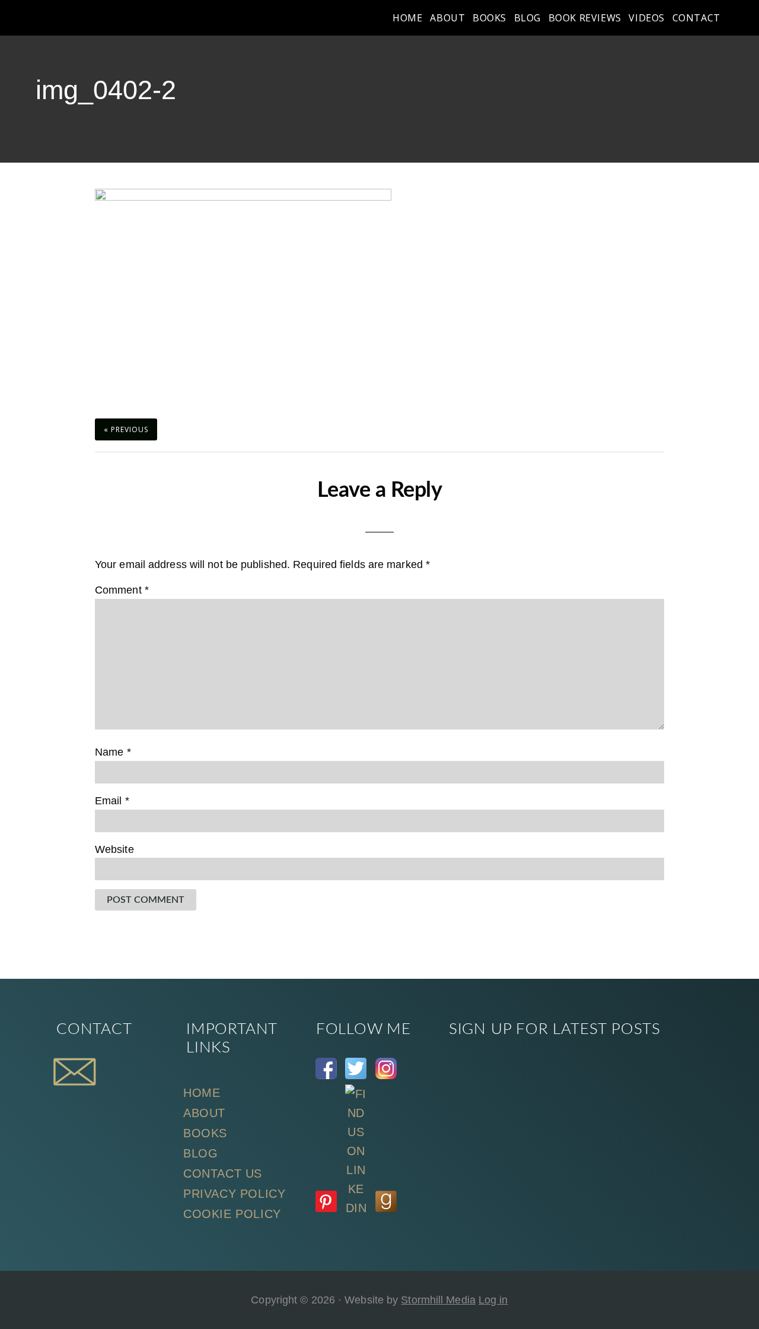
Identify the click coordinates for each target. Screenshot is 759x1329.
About (204, 1112)
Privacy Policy (234, 1193)
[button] (730, 18)
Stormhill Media (438, 1300)
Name (113, 752)
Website (114, 849)
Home (201, 1092)
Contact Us (222, 1173)
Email (112, 801)
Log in (493, 1300)
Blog (200, 1153)
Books (205, 1133)
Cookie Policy (232, 1213)
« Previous (126, 429)
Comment (122, 590)
